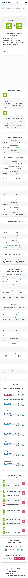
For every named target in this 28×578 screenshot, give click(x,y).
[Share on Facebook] (5, 550)
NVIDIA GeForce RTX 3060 (14, 95)
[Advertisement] (14, 71)
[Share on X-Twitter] (9, 550)
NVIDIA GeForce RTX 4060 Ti (15, 113)
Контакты (12, 571)
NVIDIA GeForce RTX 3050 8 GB (14, 491)
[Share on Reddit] (14, 550)
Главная (4, 7)
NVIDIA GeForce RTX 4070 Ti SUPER (15, 514)
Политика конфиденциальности (16, 574)
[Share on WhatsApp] (18, 550)
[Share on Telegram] (22, 550)
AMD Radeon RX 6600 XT (12, 504)
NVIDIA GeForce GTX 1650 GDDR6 (15, 482)
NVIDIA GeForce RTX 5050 (13, 519)
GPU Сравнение (13, 7)
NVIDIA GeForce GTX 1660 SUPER (15, 529)
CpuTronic (8, 2)
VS (23, 483)
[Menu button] (26, 2)
